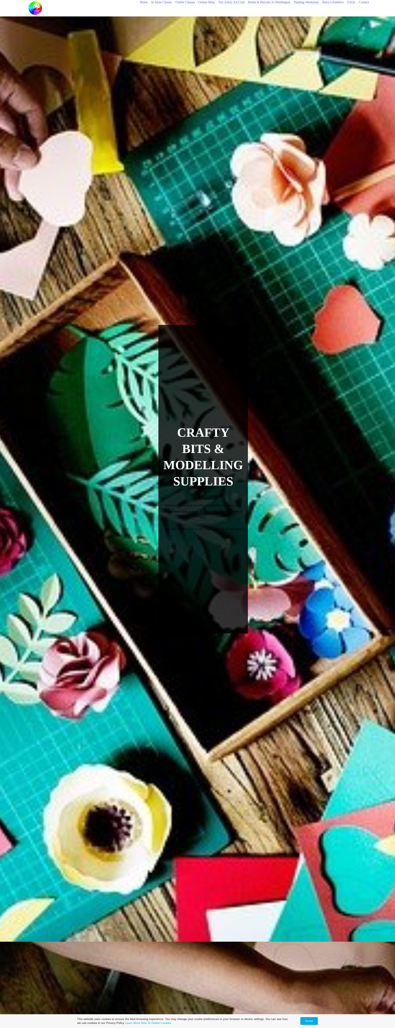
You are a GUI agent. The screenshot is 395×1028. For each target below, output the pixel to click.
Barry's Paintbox (333, 2)
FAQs (351, 2)
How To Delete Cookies (156, 1023)
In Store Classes (161, 2)
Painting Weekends (306, 2)
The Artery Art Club (231, 2)
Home (144, 2)
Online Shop (206, 2)
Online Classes (185, 2)
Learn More (132, 1023)
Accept (309, 1021)
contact (364, 2)
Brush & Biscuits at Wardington (269, 2)
